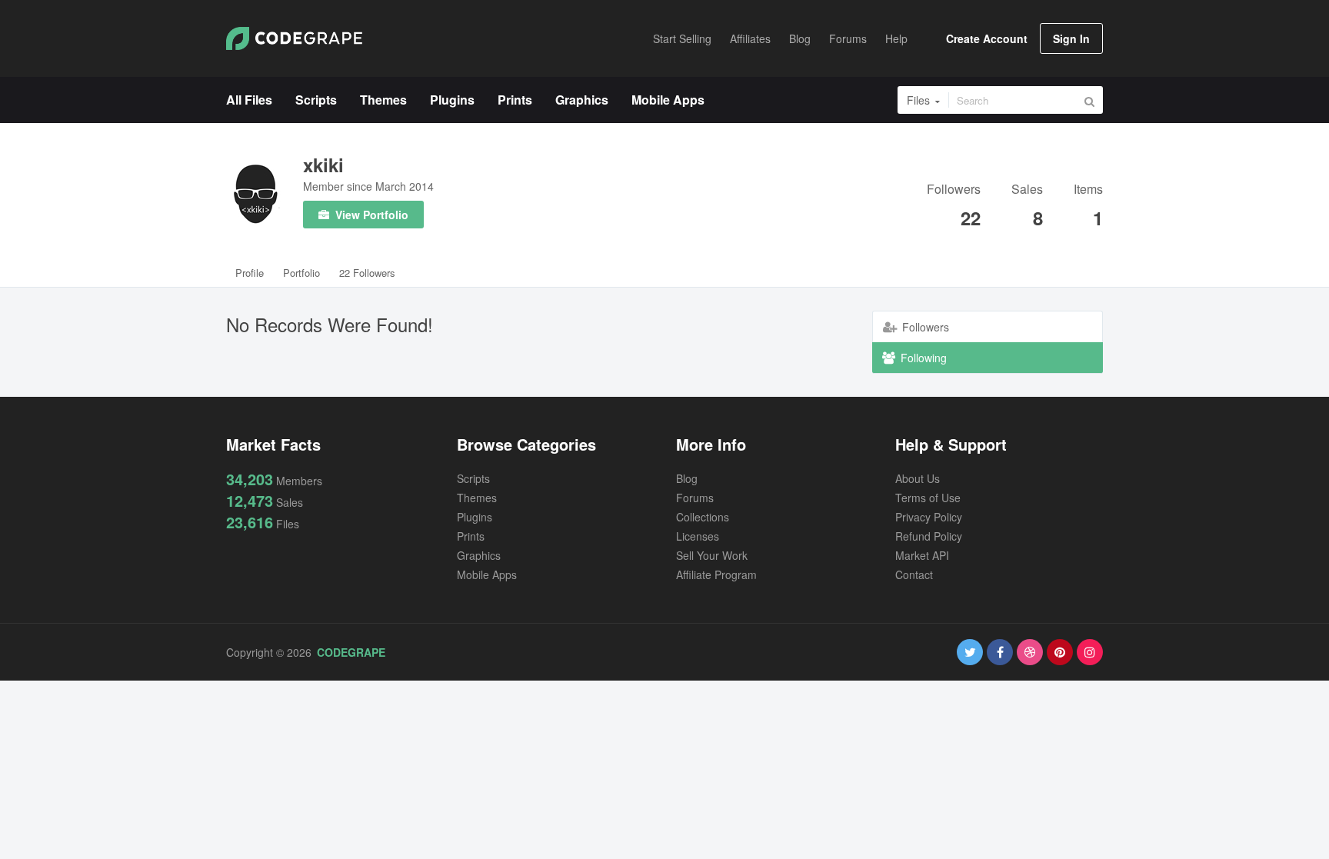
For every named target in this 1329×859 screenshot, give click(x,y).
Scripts (473, 478)
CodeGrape (351, 652)
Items (1088, 190)
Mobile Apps (487, 574)
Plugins (474, 516)
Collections (702, 516)
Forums (695, 497)
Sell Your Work (712, 555)
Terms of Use (928, 497)
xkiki (323, 164)
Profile (249, 272)
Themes (477, 497)
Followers (954, 190)
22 (971, 218)
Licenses (697, 536)
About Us (917, 478)
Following (922, 357)
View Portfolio (370, 214)
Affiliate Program (716, 574)
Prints (471, 536)
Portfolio (301, 272)
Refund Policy (928, 536)
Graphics (479, 555)
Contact (914, 574)
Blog (687, 478)
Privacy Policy (928, 516)
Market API (922, 555)
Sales (1027, 190)
